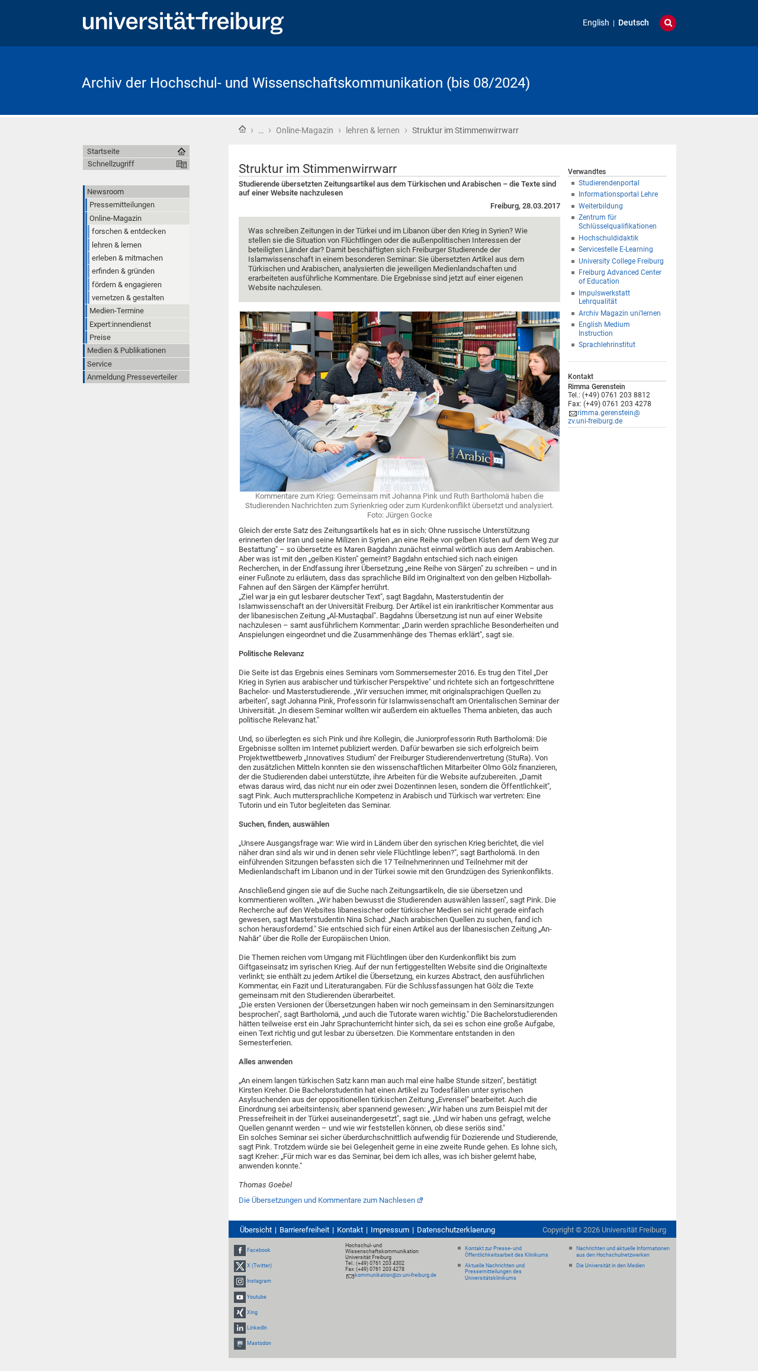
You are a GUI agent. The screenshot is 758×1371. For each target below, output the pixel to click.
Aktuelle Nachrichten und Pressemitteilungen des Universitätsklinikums (495, 1272)
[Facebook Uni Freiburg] (240, 1250)
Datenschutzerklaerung (456, 1229)
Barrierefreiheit (304, 1229)
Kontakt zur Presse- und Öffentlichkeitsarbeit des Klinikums (506, 1251)
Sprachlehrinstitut (607, 345)
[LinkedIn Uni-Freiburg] (240, 1328)
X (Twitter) (259, 1266)
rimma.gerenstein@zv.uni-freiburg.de (604, 417)
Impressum (390, 1229)
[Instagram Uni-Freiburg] (240, 1281)
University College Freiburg (621, 261)
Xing (252, 1312)
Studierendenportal (609, 183)
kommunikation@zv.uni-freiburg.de (395, 1275)
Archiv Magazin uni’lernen (620, 313)
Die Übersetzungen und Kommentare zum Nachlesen (327, 1200)
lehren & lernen (373, 130)
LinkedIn (257, 1328)
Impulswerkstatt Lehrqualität (604, 297)
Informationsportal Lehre (618, 194)
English (596, 23)
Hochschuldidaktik (608, 238)
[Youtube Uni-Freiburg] (240, 1297)
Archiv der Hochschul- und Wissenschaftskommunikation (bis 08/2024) (306, 83)
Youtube (256, 1297)
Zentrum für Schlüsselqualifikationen (618, 221)
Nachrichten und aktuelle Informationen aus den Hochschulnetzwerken (623, 1251)
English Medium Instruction (604, 329)
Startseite (242, 129)
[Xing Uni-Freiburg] (240, 1312)
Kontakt (350, 1229)
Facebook (259, 1250)
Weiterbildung (601, 206)
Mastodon (259, 1343)
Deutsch (633, 23)
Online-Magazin (304, 130)
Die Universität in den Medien (610, 1266)
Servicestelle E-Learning (616, 249)
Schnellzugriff (111, 163)
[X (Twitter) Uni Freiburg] (240, 1266)
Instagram (259, 1281)
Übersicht (256, 1229)
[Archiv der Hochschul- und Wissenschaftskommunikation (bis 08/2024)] (618, 79)
